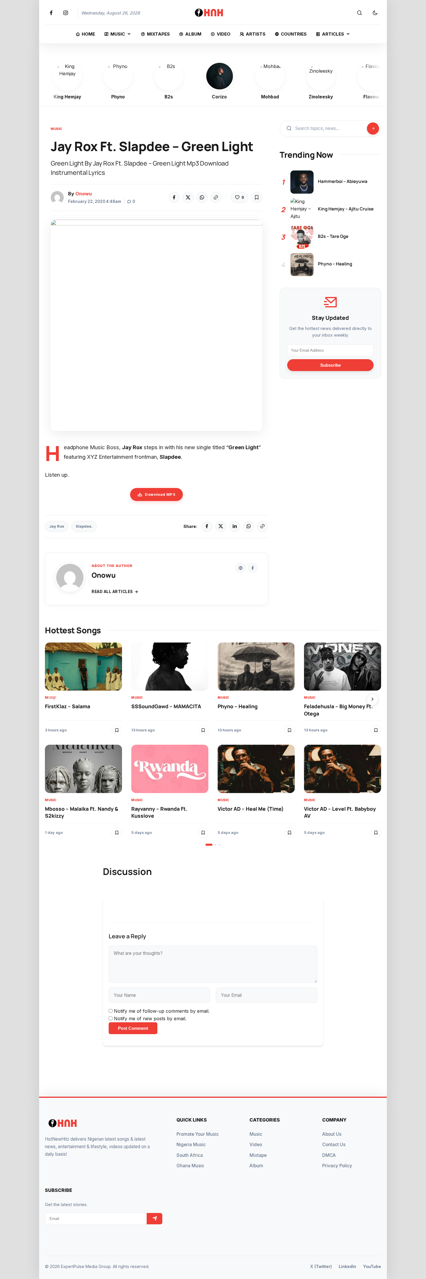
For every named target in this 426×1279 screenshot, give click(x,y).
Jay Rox (56, 526)
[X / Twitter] (220, 526)
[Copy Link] (215, 197)
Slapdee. (84, 526)
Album (256, 1165)
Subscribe (330, 364)
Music (56, 129)
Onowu (83, 194)
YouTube (372, 1266)
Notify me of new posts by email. (150, 1018)
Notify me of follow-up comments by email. (162, 1011)
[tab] (208, 845)
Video (256, 1144)
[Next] (372, 699)
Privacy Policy (337, 1165)
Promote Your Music (197, 1134)
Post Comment (133, 1028)
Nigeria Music (191, 1144)
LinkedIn (347, 1266)
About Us (331, 1134)
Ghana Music (190, 1165)
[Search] (359, 13)
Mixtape (258, 1155)
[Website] (240, 568)
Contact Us (333, 1144)
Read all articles (112, 591)
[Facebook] (174, 197)
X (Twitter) (321, 1266)
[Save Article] (256, 197)
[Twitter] (188, 197)
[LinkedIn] (234, 526)
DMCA (329, 1155)
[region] (213, 744)
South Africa (189, 1155)
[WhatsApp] (201, 197)
